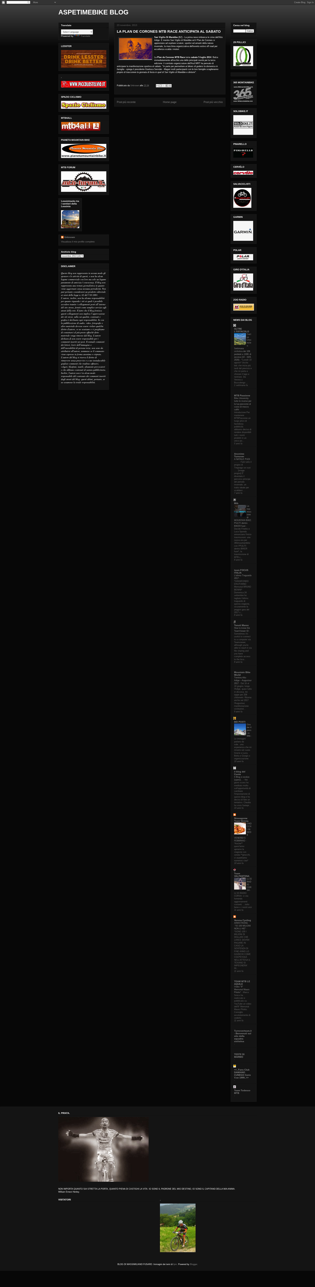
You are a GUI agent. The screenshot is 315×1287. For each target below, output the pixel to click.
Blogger (193, 1264)
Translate (85, 36)
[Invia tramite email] (157, 85)
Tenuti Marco (241, 625)
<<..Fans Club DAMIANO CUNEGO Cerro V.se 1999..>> (242, 1073)
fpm (175, 1264)
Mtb (236, 503)
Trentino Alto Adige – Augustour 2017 (243, 680)
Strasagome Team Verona (241, 819)
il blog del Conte (239, 773)
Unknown (69, 237)
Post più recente (126, 102)
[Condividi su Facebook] (166, 85)
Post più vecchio (213, 102)
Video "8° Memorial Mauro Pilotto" (241, 989)
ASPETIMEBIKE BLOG (93, 12)
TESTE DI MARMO (239, 1055)
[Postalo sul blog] (160, 85)
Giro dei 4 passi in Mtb (249, 730)
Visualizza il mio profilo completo (78, 241)
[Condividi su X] (163, 85)
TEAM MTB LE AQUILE (242, 982)
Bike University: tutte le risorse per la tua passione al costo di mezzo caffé (242, 404)
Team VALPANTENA (241, 874)
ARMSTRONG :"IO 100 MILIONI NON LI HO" (242, 926)
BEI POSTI (239, 722)
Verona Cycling (242, 920)
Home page (170, 102)
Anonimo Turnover (239, 455)
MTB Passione (242, 395)
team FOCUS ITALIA (241, 571)
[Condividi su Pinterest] (170, 85)
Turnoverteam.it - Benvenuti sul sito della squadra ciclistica (243, 1036)
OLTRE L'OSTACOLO (241, 330)
